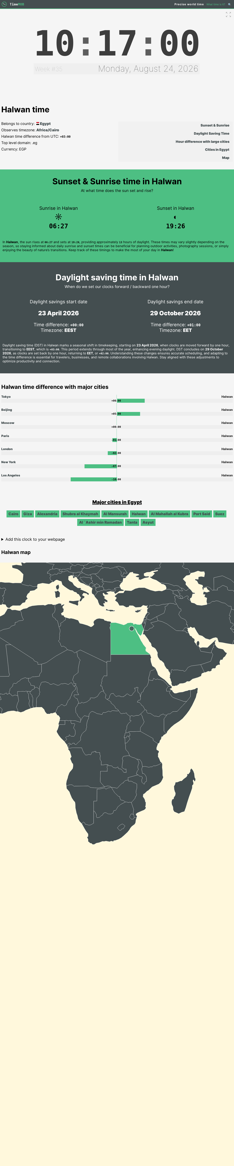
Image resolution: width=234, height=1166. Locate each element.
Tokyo (6, 397)
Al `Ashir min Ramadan (100, 522)
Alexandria (47, 514)
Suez (219, 514)
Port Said (201, 514)
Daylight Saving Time (211, 133)
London (7, 449)
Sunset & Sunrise (215, 125)
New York (8, 462)
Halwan (139, 514)
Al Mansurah (115, 514)
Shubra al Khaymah (80, 514)
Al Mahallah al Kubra (169, 514)
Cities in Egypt (217, 150)
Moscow (7, 423)
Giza (27, 514)
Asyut (148, 522)
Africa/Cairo (47, 130)
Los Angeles (10, 475)
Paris (5, 436)
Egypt (45, 123)
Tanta (132, 522)
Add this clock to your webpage (35, 539)
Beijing (6, 410)
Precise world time (189, 4)
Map (225, 158)
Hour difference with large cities (202, 142)
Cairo (13, 514)
